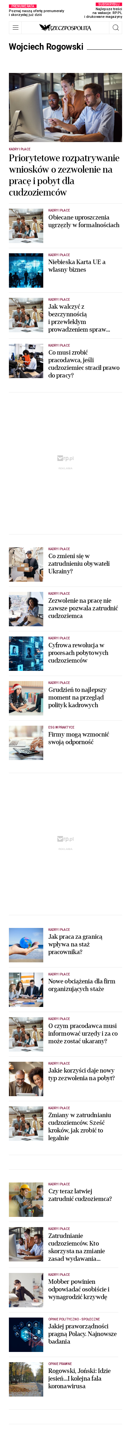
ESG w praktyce (61, 727)
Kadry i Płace (20, 149)
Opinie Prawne (60, 1364)
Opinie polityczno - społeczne (74, 1319)
